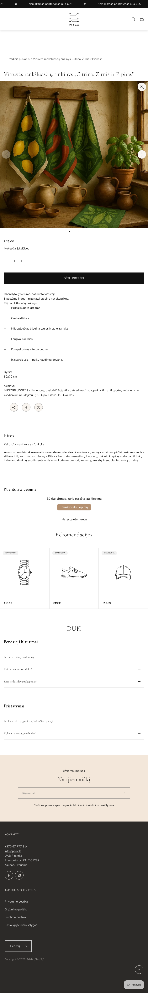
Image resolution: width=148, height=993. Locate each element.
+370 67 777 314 (16, 846)
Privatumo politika (16, 902)
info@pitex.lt (13, 851)
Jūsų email (28, 793)
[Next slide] (142, 154)
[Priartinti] (142, 87)
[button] (69, 231)
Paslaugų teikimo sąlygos (21, 925)
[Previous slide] (6, 154)
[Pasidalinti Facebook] (26, 407)
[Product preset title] (24, 572)
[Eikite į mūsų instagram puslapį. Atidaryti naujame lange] (19, 875)
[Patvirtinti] (124, 793)
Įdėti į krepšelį (74, 278)
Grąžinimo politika (16, 909)
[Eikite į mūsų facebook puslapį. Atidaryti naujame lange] (9, 875)
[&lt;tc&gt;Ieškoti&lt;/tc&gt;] (133, 19)
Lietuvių (15, 946)
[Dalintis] (14, 407)
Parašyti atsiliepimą (74, 507)
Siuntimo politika (15, 917)
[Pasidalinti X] (38, 407)
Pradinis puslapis (18, 59)
